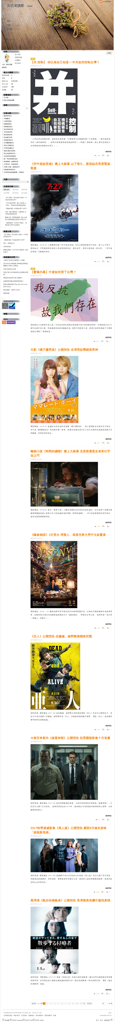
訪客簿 (9, 29)
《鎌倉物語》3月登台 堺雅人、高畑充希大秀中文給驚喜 (68, 534)
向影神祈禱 (7, 246)
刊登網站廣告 (8, 1015)
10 (77, 1003)
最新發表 (6, 189)
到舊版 (30, 6)
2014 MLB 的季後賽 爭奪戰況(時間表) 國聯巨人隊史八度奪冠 (15, 265)
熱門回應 (15, 193)
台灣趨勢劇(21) (9, 143)
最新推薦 (24, 189)
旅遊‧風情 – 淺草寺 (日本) (11, 290)
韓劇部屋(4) (7, 124)
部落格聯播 (11, 322)
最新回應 (15, 189)
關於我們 (17, 1015)
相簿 (8, 25)
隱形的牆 (6, 293)
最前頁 (34, 1003)
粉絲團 (7, 1020)
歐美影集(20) (8, 134)
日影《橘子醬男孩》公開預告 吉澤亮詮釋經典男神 (64, 349)
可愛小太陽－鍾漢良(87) (12, 167)
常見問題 (24, 1015)
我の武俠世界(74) (9, 153)
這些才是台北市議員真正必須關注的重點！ (15, 273)
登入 (97, 1020)
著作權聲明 (39, 1015)
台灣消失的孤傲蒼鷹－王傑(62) (14, 172)
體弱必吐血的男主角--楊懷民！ (13, 278)
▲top (109, 1012)
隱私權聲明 (48, 1015)
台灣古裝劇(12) (9, 148)
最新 (109, 53)
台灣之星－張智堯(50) (11, 164)
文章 (8, 21)
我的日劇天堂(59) (9, 151)
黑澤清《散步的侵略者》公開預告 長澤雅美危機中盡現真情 (70, 900)
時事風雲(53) (8, 126)
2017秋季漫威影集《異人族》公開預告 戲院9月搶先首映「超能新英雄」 (69, 830)
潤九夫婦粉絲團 (9, 100)
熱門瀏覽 (6, 193)
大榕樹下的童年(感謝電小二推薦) (14, 260)
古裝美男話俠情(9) (10, 156)
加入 (101, 1020)
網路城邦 (107, 1020)
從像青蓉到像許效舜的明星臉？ (13, 281)
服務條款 (31, 1015)
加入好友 (18, 54)
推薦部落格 (18, 57)
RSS (4, 322)
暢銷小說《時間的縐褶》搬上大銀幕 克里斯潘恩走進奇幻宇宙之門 (70, 453)
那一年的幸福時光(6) (10, 159)
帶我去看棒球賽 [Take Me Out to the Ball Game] (15, 285)
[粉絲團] (3, 1019)
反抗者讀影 (15, 5)
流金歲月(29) (8, 137)
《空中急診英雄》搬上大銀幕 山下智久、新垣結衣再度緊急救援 (70, 166)
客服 (54, 1015)
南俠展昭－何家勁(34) (11, 161)
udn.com (109, 1015)
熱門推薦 (24, 193)
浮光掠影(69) (8, 132)
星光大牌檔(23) (9, 145)
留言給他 (18, 63)
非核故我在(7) (8, 140)
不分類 (6, 97)
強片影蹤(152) (8, 129)
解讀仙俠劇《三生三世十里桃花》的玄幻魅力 (15, 251)
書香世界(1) (7, 116)
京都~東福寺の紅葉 (9, 269)
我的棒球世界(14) (9, 169)
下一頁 (82, 1003)
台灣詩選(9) (7, 121)
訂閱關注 (18, 60)
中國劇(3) (7, 118)
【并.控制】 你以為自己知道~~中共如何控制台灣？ (65, 62)
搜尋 (27, 108)
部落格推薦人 (9, 301)
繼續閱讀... (108, 151)
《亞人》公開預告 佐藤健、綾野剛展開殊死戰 (61, 636)
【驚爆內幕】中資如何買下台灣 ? (53, 272)
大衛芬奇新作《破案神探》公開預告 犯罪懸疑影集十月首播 (70, 738)
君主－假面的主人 (9, 243)
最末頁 (89, 1003)
